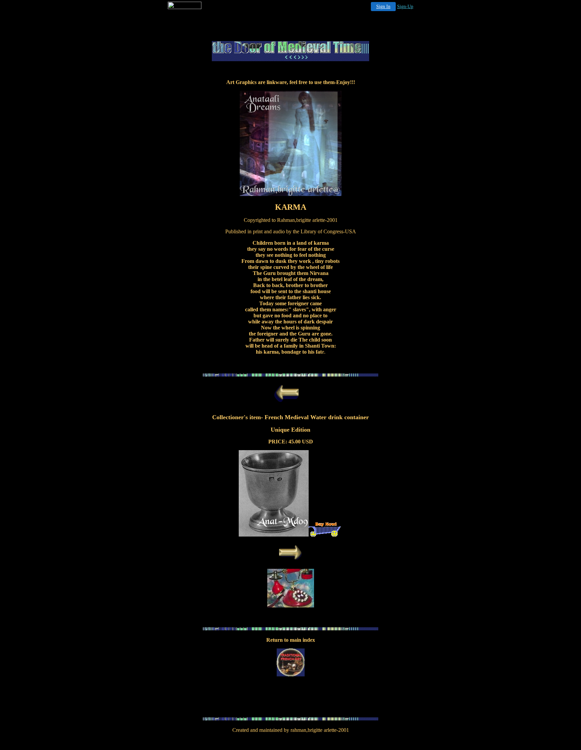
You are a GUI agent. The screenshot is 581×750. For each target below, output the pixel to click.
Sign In (383, 6)
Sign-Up (405, 6)
